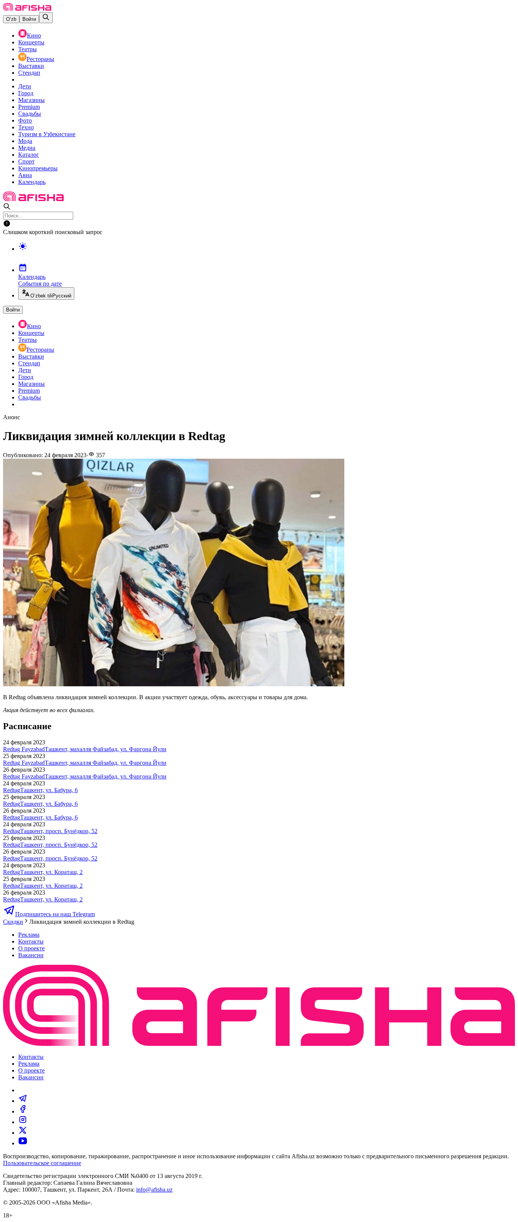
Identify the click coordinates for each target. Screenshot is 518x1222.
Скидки (13, 921)
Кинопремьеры (38, 168)
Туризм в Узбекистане (46, 134)
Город (25, 93)
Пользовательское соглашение (42, 1163)
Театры (27, 49)
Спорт (26, 161)
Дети (24, 86)
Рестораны (40, 59)
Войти (29, 19)
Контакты (31, 941)
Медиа (26, 148)
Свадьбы (29, 113)
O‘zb (11, 19)
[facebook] (22, 1111)
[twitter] (22, 1132)
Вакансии (31, 955)
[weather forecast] (266, 254)
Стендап (29, 72)
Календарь (32, 182)
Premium (29, 107)
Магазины (31, 100)
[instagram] (22, 1122)
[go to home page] (27, 8)
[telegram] (22, 1101)
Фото (25, 120)
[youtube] (22, 1143)
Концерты (31, 42)
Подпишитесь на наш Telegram (55, 914)
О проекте (31, 948)
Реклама (28, 934)
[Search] (46, 17)
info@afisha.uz (154, 1189)
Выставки (31, 66)
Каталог (28, 154)
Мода (25, 141)
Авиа (25, 175)
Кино (34, 35)
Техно (26, 127)
